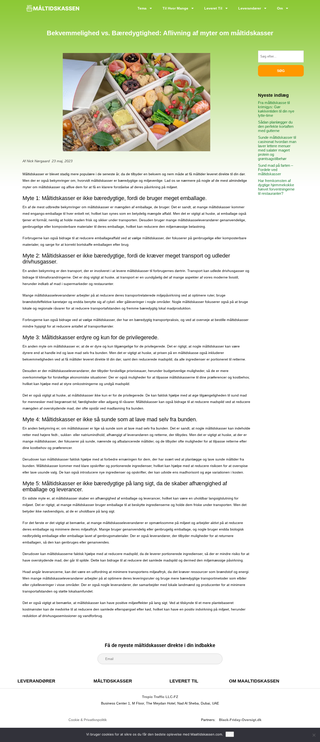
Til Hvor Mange (175, 8)
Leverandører (249, 8)
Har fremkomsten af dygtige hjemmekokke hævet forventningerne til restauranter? (276, 187)
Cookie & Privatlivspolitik (87, 720)
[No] (313, 735)
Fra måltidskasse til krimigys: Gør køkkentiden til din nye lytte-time (276, 109)
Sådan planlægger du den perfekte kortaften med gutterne (276, 126)
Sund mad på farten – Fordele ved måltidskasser (275, 169)
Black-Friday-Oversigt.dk (240, 720)
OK (230, 734)
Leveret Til (213, 8)
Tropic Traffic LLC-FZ (160, 697)
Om (280, 8)
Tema (142, 8)
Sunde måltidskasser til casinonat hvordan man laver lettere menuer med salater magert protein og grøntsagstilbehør (277, 148)
